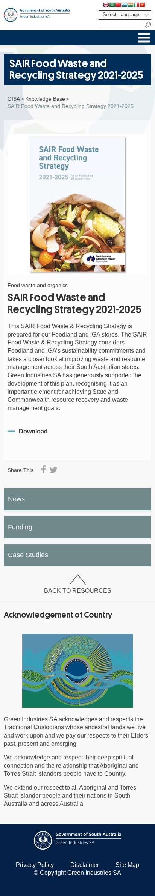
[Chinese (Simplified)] (118, 4)
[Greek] (124, 4)
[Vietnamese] (142, 4)
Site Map (127, 865)
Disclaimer (84, 865)
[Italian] (136, 4)
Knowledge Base (45, 99)
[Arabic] (112, 4)
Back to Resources (77, 590)
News (16, 499)
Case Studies (28, 555)
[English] (106, 4)
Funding (20, 527)
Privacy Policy (35, 865)
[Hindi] (130, 4)
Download (33, 431)
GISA (14, 99)
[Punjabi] (148, 4)
